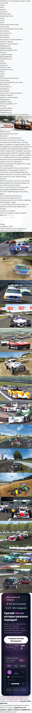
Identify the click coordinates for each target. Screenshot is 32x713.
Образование (5, 46)
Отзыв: (2, 224)
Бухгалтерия (4, 37)
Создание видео (6, 54)
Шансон (23, 666)
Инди (2, 22)
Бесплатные (4, 31)
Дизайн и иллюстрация (9, 44)
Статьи (2, 5)
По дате (3, 211)
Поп (16, 666)
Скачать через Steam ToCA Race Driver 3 (15, 697)
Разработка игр (6, 59)
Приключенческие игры (9, 24)
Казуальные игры (6, 16)
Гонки (2, 18)
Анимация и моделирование (11, 39)
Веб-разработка (6, 57)
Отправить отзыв (6, 226)
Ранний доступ (5, 33)
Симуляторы (4, 27)
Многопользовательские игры (11, 29)
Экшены (3, 9)
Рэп (9, 666)
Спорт (2, 20)
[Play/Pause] (9, 672)
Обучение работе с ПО (8, 50)
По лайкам (11, 211)
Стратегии (4, 12)
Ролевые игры (5, 14)
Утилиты (3, 52)
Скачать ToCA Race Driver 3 (10, 701)
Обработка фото (6, 48)
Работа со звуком (6, 42)
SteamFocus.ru (9, 712)
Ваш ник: (3, 215)
